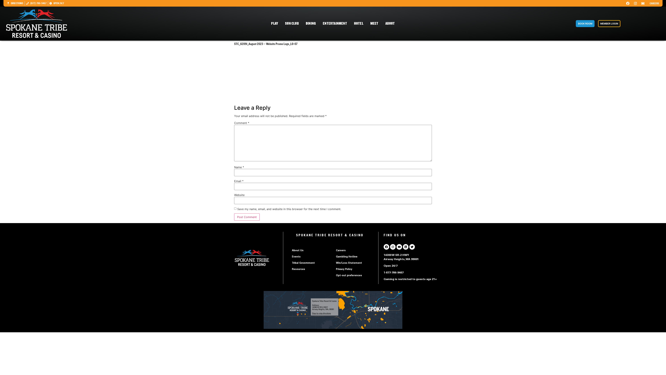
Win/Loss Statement (349, 263)
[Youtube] (399, 247)
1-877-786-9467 (394, 272)
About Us (298, 250)
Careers (654, 3)
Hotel (358, 24)
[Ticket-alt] (643, 3)
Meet (374, 24)
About (390, 24)
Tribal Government (303, 263)
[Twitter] (412, 247)
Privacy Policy (344, 269)
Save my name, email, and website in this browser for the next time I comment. (289, 209)
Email (239, 181)
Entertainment (335, 24)
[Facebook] (628, 3)
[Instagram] (635, 3)
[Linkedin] (405, 247)
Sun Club (292, 24)
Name (239, 167)
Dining (311, 24)
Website (239, 195)
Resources (298, 269)
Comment (241, 123)
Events (296, 257)
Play (274, 24)
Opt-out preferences (349, 275)
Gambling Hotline (346, 257)
